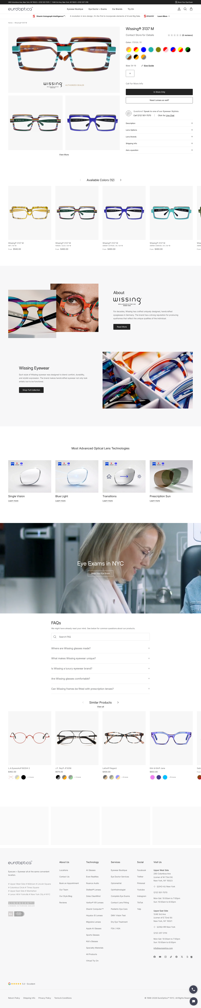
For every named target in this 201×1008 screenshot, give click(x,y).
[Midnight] (158, 777)
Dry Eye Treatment (119, 922)
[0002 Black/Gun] (58, 777)
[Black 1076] (111, 777)
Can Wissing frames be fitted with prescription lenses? (82, 688)
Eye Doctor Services (120, 877)
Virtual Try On (92, 961)
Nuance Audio (92, 883)
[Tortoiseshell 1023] (105, 777)
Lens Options (131, 130)
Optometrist (116, 883)
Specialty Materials (94, 948)
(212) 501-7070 (144, 115)
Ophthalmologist (118, 890)
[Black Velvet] (23, 777)
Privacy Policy (44, 998)
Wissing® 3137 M (21, 23)
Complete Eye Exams (120, 896)
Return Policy (14, 998)
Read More (122, 327)
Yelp (139, 909)
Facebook (141, 870)
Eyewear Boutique (75, 9)
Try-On (131, 9)
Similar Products (100, 702)
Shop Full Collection (31, 390)
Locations (63, 870)
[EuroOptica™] (20, 9)
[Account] (178, 9)
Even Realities (92, 877)
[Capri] (165, 777)
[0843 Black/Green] (70, 777)
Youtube (141, 890)
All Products (91, 954)
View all (100, 707)
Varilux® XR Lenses (94, 902)
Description (130, 123)
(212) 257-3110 (160, 933)
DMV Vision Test (118, 915)
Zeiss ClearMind (93, 896)
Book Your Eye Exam (100, 573)
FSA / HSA (115, 928)
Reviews (63, 902)
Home (10, 23)
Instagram (141, 896)
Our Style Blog (65, 896)
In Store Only (159, 92)
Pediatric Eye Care (119, 909)
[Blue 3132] (117, 777)
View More (64, 155)
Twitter (140, 877)
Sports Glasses (92, 935)
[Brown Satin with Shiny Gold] (17, 777)
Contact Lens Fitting (120, 902)
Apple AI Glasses (93, 928)
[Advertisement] (24, 826)
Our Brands (117, 9)
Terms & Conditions (63, 998)
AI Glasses (90, 870)
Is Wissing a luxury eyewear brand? (71, 668)
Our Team (63, 890)
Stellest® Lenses (93, 890)
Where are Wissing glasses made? (71, 648)
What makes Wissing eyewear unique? (73, 658)
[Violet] (152, 777)
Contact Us (64, 877)
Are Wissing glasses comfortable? (70, 678)
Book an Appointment (69, 883)
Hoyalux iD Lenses (94, 915)
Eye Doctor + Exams (98, 9)
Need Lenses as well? (159, 100)
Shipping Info (131, 143)
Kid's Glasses (92, 941)
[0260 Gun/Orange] (64, 777)
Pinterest (141, 883)
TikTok (140, 902)
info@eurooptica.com (163, 948)
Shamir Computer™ (95, 909)
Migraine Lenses (93, 922)
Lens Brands (131, 137)
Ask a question (132, 150)
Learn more (13, 501)
